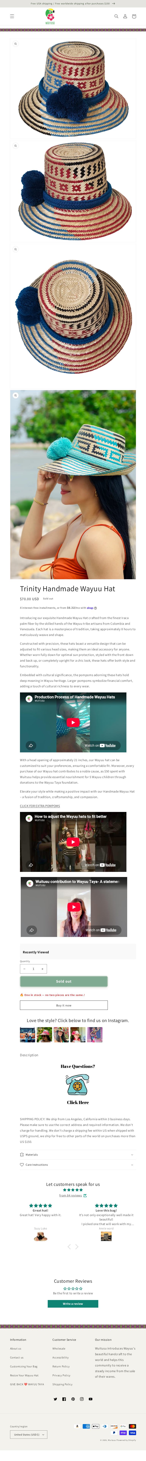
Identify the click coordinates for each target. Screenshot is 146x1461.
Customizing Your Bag (24, 1366)
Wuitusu (112, 1440)
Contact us (17, 1357)
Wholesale (58, 1348)
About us (15, 1348)
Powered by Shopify (126, 1440)
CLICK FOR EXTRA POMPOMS (40, 806)
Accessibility (60, 1357)
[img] (73, 1190)
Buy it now (63, 1005)
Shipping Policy (62, 1384)
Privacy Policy (61, 1375)
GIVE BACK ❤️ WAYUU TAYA (27, 1384)
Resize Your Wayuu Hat (24, 1375)
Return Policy (61, 1366)
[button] (12, 16)
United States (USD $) (27, 1434)
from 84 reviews (70, 1195)
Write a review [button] (73, 1304)
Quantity (25, 961)
